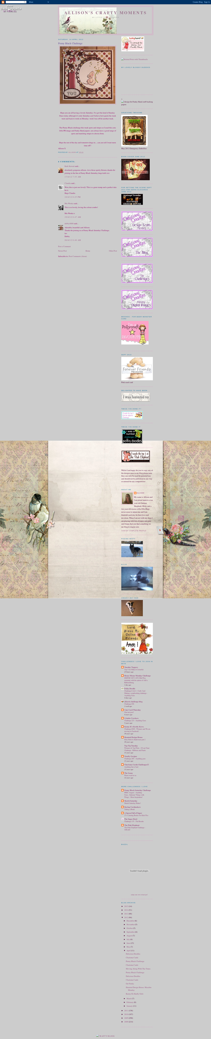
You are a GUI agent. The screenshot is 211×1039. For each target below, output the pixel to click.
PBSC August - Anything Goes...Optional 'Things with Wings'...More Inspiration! (134, 794)
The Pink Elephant (131, 825)
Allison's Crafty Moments (105, 13)
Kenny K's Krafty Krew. (134, 726)
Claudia (68, 183)
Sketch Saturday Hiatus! (132, 803)
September (131, 932)
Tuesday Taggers (131, 667)
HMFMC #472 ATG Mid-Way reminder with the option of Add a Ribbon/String (136, 680)
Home (88, 251)
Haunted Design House (133, 737)
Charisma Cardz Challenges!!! (136, 764)
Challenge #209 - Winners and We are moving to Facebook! (137, 730)
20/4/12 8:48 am (73, 240)
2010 (126, 1014)
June (129, 943)
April (129, 950)
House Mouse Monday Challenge (137, 675)
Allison (140, 493)
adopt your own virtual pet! (139, 895)
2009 (126, 1018)
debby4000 (69, 223)
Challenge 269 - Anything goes (135, 758)
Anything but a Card (131, 767)
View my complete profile (133, 531)
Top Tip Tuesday (131, 745)
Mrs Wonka (69, 203)
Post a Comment (64, 246)
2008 (126, 1021)
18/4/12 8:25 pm (73, 197)
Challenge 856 (129, 704)
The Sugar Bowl (130, 819)
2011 (126, 1010)
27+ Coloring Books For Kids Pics (136, 815)
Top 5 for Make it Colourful (133, 669)
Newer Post (62, 251)
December (131, 920)
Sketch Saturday (130, 800)
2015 (126, 906)
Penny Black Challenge (135, 961)
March (129, 998)
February (130, 1002)
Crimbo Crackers (131, 718)
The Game (128, 773)
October (130, 928)
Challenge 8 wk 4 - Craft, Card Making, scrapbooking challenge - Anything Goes (135, 693)
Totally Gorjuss (130, 756)
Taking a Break (129, 809)
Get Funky (130, 983)
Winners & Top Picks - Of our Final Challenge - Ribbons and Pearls (136, 749)
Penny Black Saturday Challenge (137, 790)
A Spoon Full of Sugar (133, 813)
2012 (126, 917)
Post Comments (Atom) (78, 256)
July (128, 939)
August (130, 935)
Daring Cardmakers (132, 807)
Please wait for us (130, 775)
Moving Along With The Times (138, 968)
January (130, 1006)
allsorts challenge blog (133, 701)
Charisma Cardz (132, 957)
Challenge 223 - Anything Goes (135, 720)
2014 (126, 910)
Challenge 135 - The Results (134, 821)
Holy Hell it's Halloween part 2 (134, 739)
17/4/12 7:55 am (73, 176)
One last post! (129, 712)
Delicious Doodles (133, 953)
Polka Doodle (129, 688)
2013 (126, 913)
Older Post (113, 251)
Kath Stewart (69, 166)
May (129, 946)
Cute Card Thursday (132, 709)
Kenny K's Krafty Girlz (134, 993)
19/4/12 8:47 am (73, 217)
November (131, 924)
